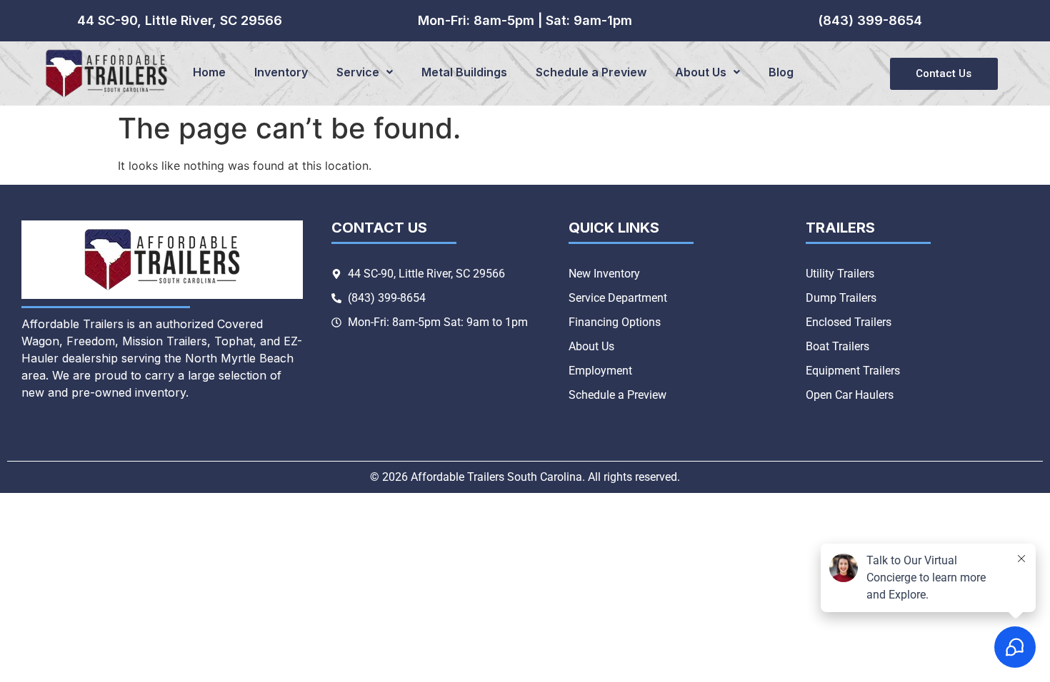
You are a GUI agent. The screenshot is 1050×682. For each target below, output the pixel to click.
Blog (781, 72)
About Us (700, 72)
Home (209, 72)
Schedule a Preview (591, 72)
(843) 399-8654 (870, 20)
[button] (365, 72)
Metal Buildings (464, 72)
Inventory (281, 72)
